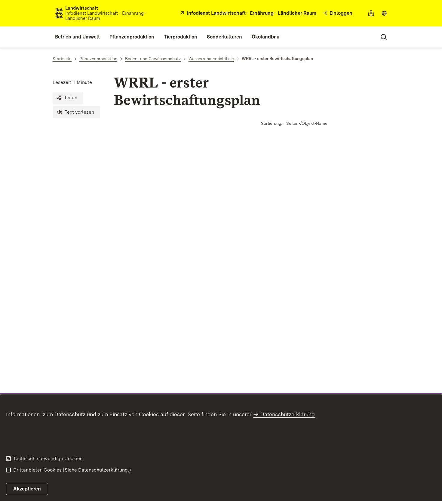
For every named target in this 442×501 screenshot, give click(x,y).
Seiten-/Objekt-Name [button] (306, 123)
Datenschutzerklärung (287, 414)
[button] (68, 98)
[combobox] (384, 13)
